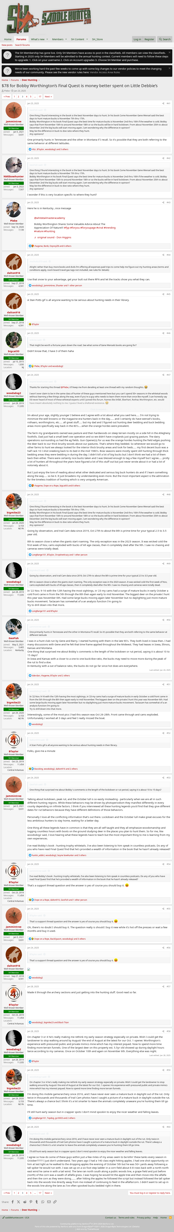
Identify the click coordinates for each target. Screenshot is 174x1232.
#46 (168, 333)
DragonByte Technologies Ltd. (118, 1226)
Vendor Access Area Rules (105, 72)
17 (40, 96)
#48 (168, 494)
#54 (168, 864)
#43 (168, 202)
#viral (99, 227)
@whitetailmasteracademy (49, 218)
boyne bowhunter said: (41, 381)
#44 (168, 254)
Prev (7, 96)
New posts (7, 44)
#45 (168, 294)
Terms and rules (126, 1217)
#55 (168, 908)
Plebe (7, 90)
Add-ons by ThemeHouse (88, 1229)
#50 (168, 619)
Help (155, 1217)
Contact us (110, 1217)
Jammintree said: (38, 626)
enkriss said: (36, 339)
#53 (168, 777)
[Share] (163, 104)
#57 (168, 986)
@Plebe (64, 387)
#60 (168, 1126)
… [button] (35, 96)
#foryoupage (88, 227)
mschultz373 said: (38, 261)
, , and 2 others (51, 675)
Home (7, 39)
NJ (23, 367)
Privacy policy (144, 1217)
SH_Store (97, 39)
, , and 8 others (57, 485)
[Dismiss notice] (169, 53)
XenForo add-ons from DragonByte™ (77, 1226)
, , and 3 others (50, 149)
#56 (168, 947)
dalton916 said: (37, 739)
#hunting (49, 231)
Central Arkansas (15, 770)
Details (136, 1226)
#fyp (66, 227)
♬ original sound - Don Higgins (52, 237)
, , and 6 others (52, 246)
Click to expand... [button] (99, 409)
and (45, 611)
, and (48, 366)
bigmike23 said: (37, 570)
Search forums (22, 44)
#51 (168, 684)
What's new (38, 39)
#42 (168, 158)
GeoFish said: (36, 109)
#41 (168, 103)
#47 (168, 374)
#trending (110, 227)
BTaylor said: (36, 915)
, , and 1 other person (57, 285)
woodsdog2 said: (38, 691)
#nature (39, 231)
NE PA (21, 528)
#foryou (75, 227)
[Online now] (13, 509)
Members (57, 39)
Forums (21, 39)
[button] (47, 39)
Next (47, 96)
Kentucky (19, 650)
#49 (168, 563)
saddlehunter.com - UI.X (17, 1217)
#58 (168, 1031)
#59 (168, 1070)
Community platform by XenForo (87, 1223)
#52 (168, 733)
